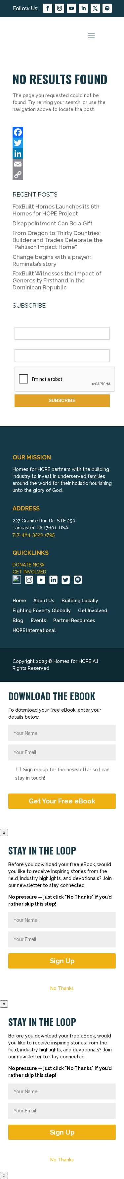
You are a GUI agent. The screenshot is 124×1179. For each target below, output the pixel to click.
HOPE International (34, 630)
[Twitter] (62, 143)
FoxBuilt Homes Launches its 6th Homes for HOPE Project (56, 210)
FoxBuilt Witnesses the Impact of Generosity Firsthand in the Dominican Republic (57, 280)
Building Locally (80, 600)
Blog (18, 620)
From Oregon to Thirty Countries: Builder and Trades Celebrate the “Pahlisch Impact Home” (58, 240)
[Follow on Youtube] (71, 8)
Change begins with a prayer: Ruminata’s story (52, 260)
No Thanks (62, 988)
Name (21, 323)
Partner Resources (74, 620)
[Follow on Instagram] (59, 8)
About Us (43, 600)
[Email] (62, 164)
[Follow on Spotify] (107, 8)
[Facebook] (62, 132)
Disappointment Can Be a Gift (53, 223)
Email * (22, 345)
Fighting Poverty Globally (42, 610)
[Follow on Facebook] (47, 8)
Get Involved (92, 610)
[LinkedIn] (62, 153)
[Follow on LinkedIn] (83, 8)
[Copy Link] (62, 174)
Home (19, 600)
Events (38, 620)
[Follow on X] (95, 8)
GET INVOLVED (29, 571)
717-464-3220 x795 (34, 534)
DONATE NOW (29, 564)
